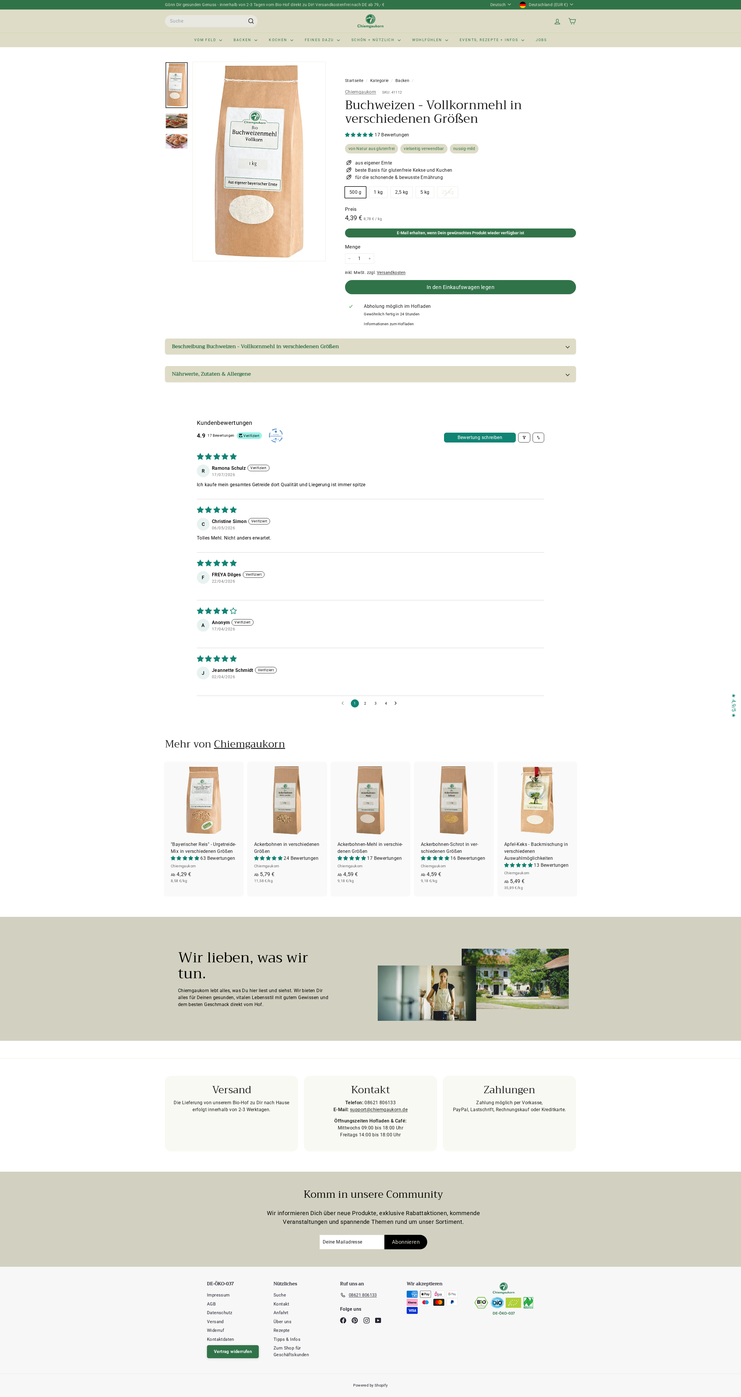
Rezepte (282, 1330)
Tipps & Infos (287, 1339)
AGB (211, 1304)
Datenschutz (219, 1312)
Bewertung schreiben (480, 437)
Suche (280, 1295)
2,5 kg (401, 192)
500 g (355, 192)
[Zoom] (259, 161)
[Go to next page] (397, 703)
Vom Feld (206, 40)
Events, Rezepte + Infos (490, 40)
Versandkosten (391, 272)
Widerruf (215, 1330)
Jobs (541, 40)
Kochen (279, 40)
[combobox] (211, 21)
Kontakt (281, 1304)
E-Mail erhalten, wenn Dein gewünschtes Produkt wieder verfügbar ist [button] (460, 233)
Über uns (282, 1321)
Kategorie (380, 80)
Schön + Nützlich (373, 40)
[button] (360, 135)
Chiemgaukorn (360, 92)
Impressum (218, 1295)
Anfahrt (281, 1312)
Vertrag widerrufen (233, 1351)
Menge (353, 247)
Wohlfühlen (428, 40)
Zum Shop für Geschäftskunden (291, 1351)
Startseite (354, 80)
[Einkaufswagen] (572, 21)
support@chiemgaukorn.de (379, 1109)
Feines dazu (320, 40)
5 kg (425, 192)
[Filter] (524, 437)
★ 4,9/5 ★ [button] (734, 705)
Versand (215, 1321)
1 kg (378, 192)
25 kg (450, 193)
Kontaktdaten (220, 1339)
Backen (243, 40)
